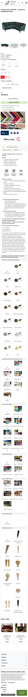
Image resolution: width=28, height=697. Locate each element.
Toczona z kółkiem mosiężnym (7, 584)
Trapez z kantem (7, 570)
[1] (1, 84)
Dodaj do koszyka (13, 98)
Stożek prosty (18, 556)
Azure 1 (15, 464)
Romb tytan (7, 341)
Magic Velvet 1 (18, 379)
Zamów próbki (5, 218)
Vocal (5, 488)
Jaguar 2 (7, 379)
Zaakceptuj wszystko (22, 692)
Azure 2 (5, 474)
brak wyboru (7, 369)
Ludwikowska (7, 610)
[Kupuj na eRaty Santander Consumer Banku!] (6, 77)
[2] (2, 84)
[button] (19, 3)
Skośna (7, 556)
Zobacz (7, 641)
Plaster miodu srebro (7, 327)
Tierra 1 (15, 499)
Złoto (18, 354)
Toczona (18, 570)
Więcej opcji (4, 685)
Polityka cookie (3, 682)
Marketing (4, 691)
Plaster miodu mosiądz (18, 314)
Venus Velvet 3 (16, 426)
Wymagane (4, 687)
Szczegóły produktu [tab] (12, 147)
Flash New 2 (5, 499)
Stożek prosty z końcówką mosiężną (18, 611)
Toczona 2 (18, 583)
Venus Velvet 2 (6, 426)
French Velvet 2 (16, 448)
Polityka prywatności (11, 682)
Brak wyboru (7, 273)
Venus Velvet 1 (16, 414)
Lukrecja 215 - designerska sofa (7, 636)
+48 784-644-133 (10, 107)
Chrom (7, 286)
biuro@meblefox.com (9, 110)
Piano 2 (15, 438)
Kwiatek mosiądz (7, 300)
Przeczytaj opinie (6, 88)
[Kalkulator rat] (10, 139)
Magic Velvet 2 (7, 389)
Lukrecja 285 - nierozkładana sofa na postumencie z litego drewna (21, 637)
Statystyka (4, 689)
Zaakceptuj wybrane (8, 694)
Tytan (7, 354)
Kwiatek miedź (18, 286)
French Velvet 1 (5, 448)
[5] (6, 84)
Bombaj (15, 474)
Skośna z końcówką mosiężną (18, 542)
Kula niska (18, 597)
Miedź (18, 300)
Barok (18, 273)
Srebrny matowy (17, 341)
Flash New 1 (15, 488)
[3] (3, 84)
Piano (5, 438)
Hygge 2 (7, 400)
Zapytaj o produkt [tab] (7, 150)
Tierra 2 (5, 509)
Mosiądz (7, 314)
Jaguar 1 (18, 369)
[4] (5, 84)
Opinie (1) (16, 150)
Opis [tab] (3, 147)
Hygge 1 (18, 389)
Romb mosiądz (18, 327)
